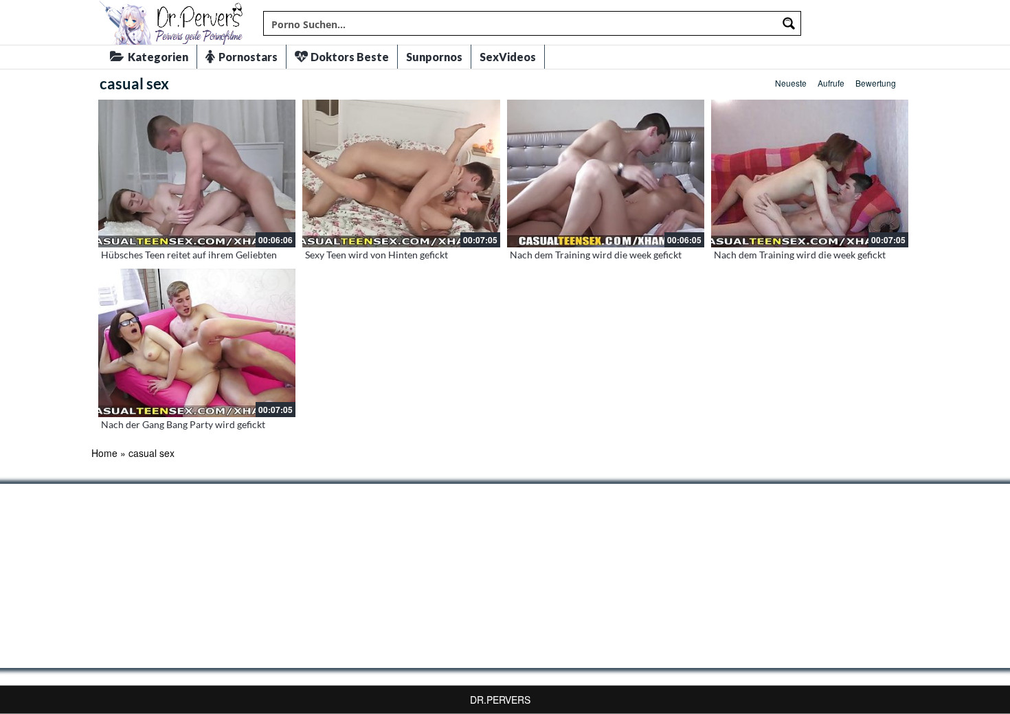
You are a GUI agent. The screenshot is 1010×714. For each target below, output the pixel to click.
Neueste (791, 83)
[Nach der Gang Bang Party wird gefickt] (196, 342)
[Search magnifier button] (788, 23)
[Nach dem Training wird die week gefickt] (605, 173)
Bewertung (875, 83)
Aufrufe (831, 83)
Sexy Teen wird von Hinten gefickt (376, 254)
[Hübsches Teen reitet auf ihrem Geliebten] (196, 173)
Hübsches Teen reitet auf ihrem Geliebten (189, 254)
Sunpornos (434, 56)
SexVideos (508, 56)
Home (104, 453)
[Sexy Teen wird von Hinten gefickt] (401, 173)
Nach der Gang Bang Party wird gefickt (183, 424)
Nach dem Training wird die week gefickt (596, 254)
